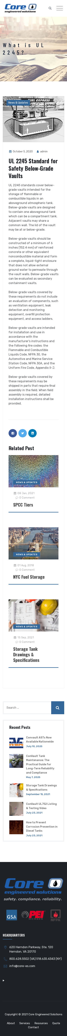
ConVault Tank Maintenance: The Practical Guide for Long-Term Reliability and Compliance (40, 764)
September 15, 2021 (38, 794)
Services (24, 1023)
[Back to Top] (59, 1030)
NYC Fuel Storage (29, 576)
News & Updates (18, 102)
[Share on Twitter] (22, 433)
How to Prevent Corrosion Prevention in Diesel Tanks (42, 826)
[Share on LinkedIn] (32, 433)
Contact (33, 1027)
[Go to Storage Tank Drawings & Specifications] (33, 615)
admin (44, 151)
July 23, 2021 (34, 812)
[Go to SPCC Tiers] (33, 471)
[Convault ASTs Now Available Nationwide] (16, 742)
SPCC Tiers (23, 504)
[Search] (50, 8)
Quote (56, 1023)
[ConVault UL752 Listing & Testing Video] (16, 809)
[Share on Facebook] (13, 433)
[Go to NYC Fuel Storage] (33, 543)
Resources (41, 1023)
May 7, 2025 (33, 777)
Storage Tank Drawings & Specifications (26, 654)
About (11, 1023)
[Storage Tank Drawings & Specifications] (16, 790)
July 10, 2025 (34, 746)
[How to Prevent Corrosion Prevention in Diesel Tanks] (16, 828)
